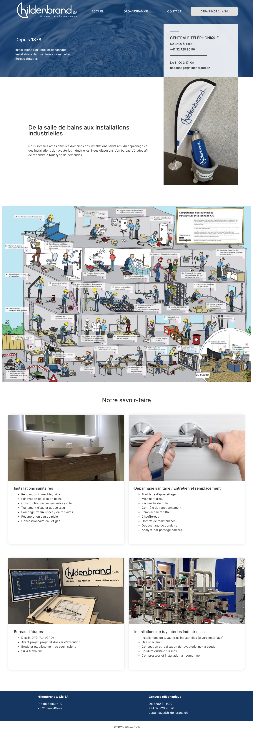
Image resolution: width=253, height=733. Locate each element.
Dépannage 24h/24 (214, 11)
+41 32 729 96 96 (182, 49)
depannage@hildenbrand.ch (190, 68)
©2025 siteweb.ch (127, 727)
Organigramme (136, 11)
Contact (174, 11)
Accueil (98, 11)
